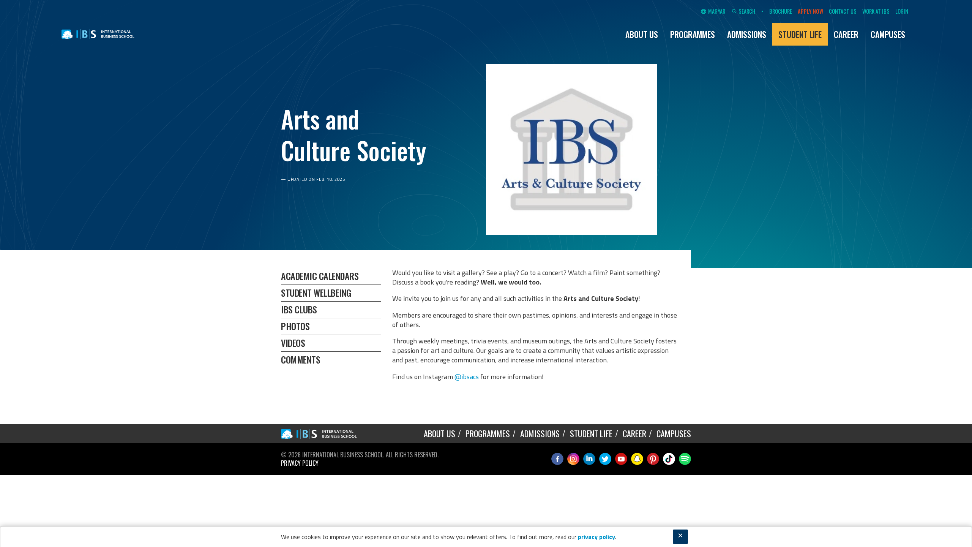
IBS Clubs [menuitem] (299, 309)
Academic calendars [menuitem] (319, 276)
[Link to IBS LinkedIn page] (589, 459)
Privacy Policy (300, 463)
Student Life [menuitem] (800, 34)
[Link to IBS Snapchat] (637, 459)
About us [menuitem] (641, 34)
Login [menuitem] (901, 11)
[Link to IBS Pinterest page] (653, 459)
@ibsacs (466, 377)
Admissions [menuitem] (746, 34)
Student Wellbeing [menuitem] (316, 292)
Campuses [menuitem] (888, 34)
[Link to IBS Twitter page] (605, 459)
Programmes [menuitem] (692, 34)
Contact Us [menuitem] (843, 11)
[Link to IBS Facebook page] (557, 459)
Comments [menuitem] (300, 359)
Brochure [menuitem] (780, 11)
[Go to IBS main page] (324, 433)
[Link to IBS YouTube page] (621, 459)
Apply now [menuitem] (810, 11)
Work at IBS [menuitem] (876, 11)
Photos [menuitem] (295, 326)
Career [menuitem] (846, 34)
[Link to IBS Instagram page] (573, 459)
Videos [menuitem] (293, 342)
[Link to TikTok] (669, 459)
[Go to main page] (98, 34)
